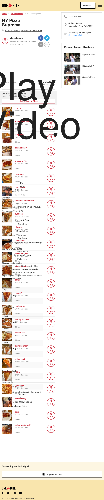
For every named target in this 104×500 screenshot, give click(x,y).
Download (87, 5)
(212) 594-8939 (75, 16)
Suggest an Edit (75, 35)
